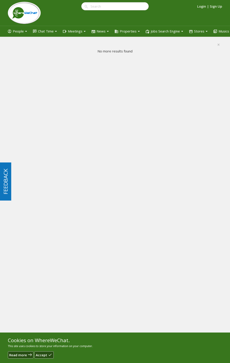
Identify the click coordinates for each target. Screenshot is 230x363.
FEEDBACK (5, 181)
